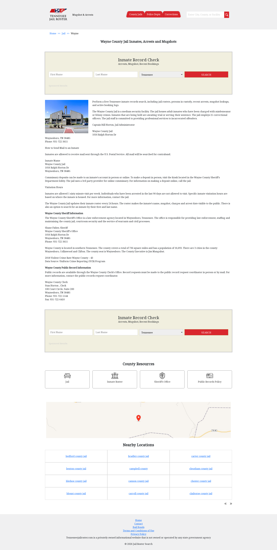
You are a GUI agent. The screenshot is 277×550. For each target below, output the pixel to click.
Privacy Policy (138, 534)
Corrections (171, 14)
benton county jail (76, 468)
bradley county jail (138, 456)
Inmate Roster (115, 381)
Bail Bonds (138, 527)
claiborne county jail (201, 493)
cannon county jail (138, 481)
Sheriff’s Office (162, 381)
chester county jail (201, 481)
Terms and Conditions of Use (138, 530)
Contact (138, 523)
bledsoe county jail (76, 481)
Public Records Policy (209, 381)
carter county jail (200, 456)
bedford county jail (76, 456)
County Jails (135, 14)
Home (53, 33)
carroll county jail (138, 493)
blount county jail (76, 493)
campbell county (138, 468)
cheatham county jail (200, 468)
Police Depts (153, 14)
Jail (63, 33)
